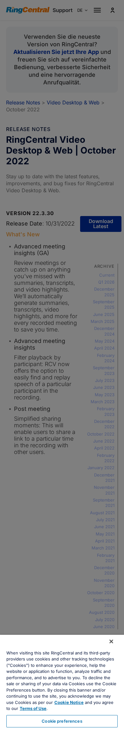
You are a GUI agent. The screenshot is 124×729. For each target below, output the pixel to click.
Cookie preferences (62, 721)
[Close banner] (111, 641)
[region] (62, 682)
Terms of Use (33, 708)
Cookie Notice (69, 702)
